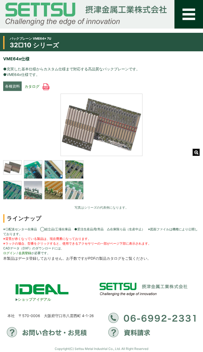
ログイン (9, 253)
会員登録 (25, 253)
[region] (44, 181)
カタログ (32, 86)
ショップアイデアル (34, 299)
